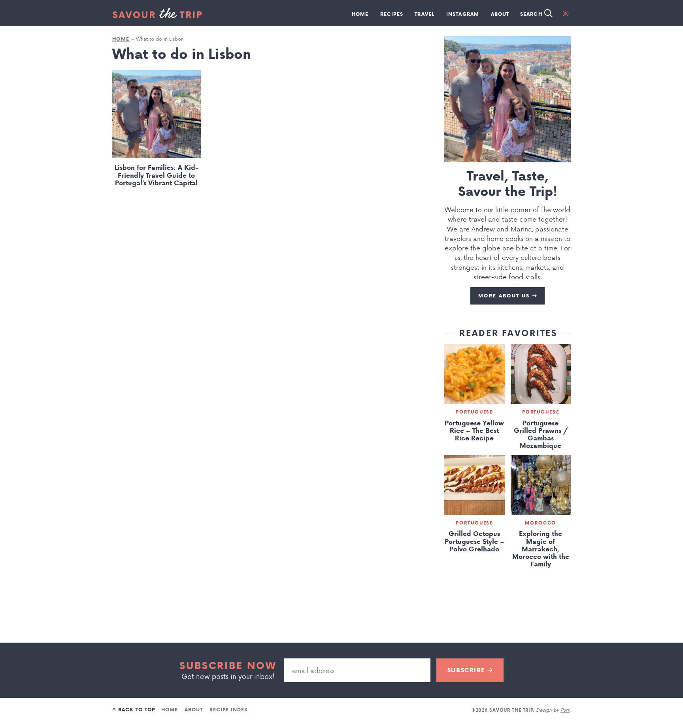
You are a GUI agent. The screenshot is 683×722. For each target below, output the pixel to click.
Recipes (391, 14)
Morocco (540, 523)
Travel (424, 14)
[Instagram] (565, 13)
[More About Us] (507, 99)
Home (360, 14)
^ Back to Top (133, 709)
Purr (565, 709)
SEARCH (532, 14)
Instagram (462, 14)
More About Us (505, 295)
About (500, 14)
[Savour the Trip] (157, 13)
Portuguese (474, 412)
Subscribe (467, 670)
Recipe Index (228, 709)
